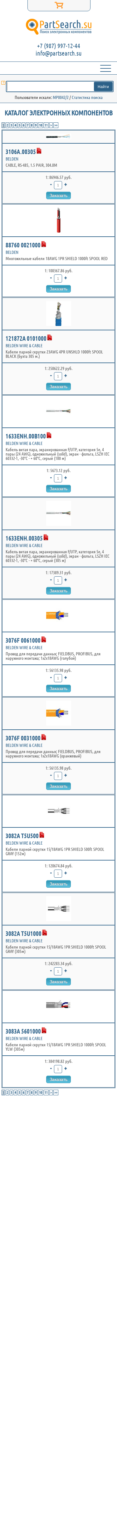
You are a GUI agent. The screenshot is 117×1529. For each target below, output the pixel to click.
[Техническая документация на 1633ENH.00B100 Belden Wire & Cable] (49, 435)
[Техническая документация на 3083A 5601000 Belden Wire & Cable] (44, 1030)
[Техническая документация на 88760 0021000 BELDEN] (44, 244)
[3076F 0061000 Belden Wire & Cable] (58, 616)
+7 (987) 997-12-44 (58, 45)
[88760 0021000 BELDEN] (58, 220)
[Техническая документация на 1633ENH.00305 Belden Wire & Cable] (46, 537)
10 (40, 125)
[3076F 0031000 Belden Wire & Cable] (58, 713)
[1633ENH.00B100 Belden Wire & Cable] (58, 411)
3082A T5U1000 (23, 933)
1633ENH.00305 (24, 538)
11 (46, 125)
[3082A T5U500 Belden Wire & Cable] (58, 811)
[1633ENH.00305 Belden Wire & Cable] (58, 513)
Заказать (58, 195)
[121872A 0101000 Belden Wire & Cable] (58, 314)
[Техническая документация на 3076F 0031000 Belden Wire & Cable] (44, 737)
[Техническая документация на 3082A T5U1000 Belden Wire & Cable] (44, 933)
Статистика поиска (87, 97)
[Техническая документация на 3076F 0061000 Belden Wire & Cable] (44, 639)
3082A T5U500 (22, 835)
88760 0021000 (23, 245)
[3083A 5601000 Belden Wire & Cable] (58, 1006)
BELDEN (12, 158)
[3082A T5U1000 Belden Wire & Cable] (58, 909)
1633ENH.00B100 (26, 436)
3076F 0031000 (23, 738)
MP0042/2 (61, 97)
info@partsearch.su (59, 53)
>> (55, 125)
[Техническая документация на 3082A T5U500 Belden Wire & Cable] (42, 835)
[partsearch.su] (58, 26)
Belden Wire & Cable (24, 345)
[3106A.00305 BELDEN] (58, 137)
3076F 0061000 (23, 640)
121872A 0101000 (26, 338)
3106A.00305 (21, 151)
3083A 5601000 (23, 1031)
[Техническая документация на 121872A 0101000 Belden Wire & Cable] (49, 337)
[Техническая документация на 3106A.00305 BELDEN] (39, 151)
